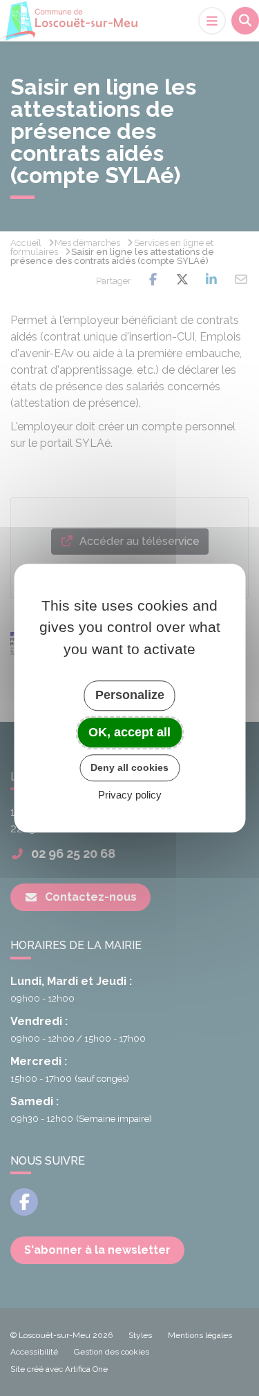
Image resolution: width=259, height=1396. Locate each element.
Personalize (129, 695)
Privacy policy (130, 795)
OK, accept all (129, 732)
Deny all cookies (129, 767)
